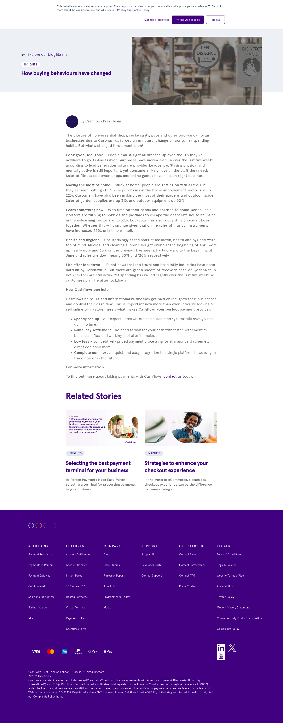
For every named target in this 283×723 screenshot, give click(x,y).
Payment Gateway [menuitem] (39, 575)
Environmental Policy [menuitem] (117, 597)
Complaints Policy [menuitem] (228, 629)
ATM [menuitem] (31, 618)
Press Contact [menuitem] (188, 586)
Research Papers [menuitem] (114, 575)
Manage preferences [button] (157, 19)
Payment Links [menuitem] (75, 618)
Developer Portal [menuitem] (152, 565)
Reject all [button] (215, 19)
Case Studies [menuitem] (112, 565)
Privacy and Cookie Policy (133, 10)
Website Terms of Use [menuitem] (230, 575)
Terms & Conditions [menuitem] (229, 554)
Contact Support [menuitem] (152, 575)
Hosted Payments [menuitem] (77, 597)
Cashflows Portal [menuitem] (76, 629)
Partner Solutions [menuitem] (39, 607)
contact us (173, 376)
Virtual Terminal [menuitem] (76, 607)
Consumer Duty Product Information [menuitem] (239, 618)
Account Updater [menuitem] (76, 565)
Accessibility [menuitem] (225, 586)
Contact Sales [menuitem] (187, 554)
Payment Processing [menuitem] (40, 554)
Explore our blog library (47, 55)
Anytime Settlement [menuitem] (78, 554)
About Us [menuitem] (109, 586)
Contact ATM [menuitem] (187, 575)
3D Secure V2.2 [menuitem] (75, 586)
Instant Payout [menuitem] (74, 575)
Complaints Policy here (47, 696)
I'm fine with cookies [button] (188, 19)
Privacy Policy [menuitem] (225, 597)
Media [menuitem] (107, 607)
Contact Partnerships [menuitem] (192, 565)
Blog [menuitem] (106, 554)
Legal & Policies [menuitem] (226, 565)
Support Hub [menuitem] (149, 554)
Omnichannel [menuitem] (36, 586)
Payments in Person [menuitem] (40, 565)
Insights (30, 64)
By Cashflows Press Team (100, 121)
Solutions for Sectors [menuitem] (41, 597)
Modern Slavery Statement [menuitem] (233, 607)
